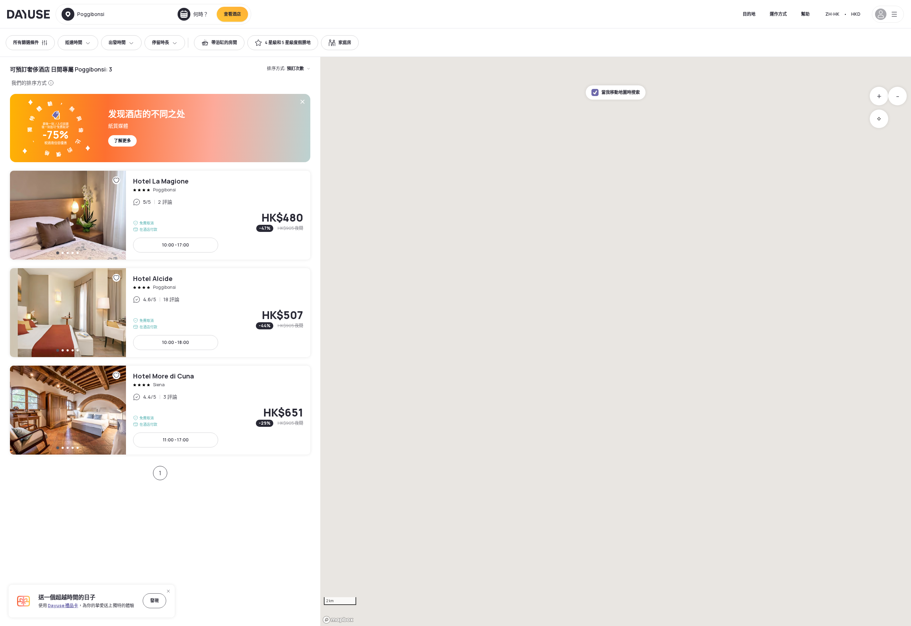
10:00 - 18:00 (175, 342)
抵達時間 (73, 42)
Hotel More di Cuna (160, 410)
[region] (615, 341)
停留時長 (160, 42)
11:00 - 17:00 (176, 440)
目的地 (749, 14)
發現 (154, 601)
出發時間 (117, 42)
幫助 (805, 14)
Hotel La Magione (160, 215)
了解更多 (122, 141)
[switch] (219, 42)
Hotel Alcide (160, 312)
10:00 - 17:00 (175, 245)
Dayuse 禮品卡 (63, 606)
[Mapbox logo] (338, 620)
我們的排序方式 (29, 82)
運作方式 (778, 14)
